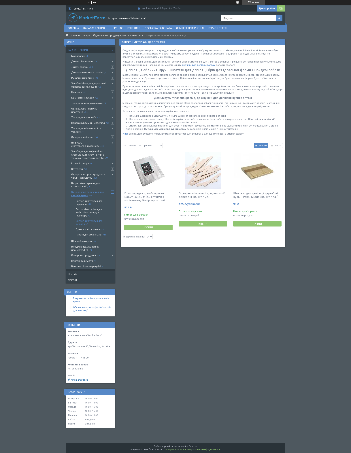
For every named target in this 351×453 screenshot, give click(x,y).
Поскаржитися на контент (177, 449)
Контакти (133, 28)
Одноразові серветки (88, 229)
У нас (125, 133)
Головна (73, 28)
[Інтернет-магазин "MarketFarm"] (87, 18)
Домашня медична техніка (87, 72)
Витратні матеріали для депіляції (89, 222)
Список (278, 145)
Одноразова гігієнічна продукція (84, 110)
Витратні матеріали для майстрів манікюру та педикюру (89, 212)
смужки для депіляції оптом (199, 65)
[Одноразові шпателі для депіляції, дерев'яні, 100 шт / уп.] (203, 170)
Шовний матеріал (82, 241)
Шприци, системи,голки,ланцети (85, 144)
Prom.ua (193, 446)
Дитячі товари (79, 66)
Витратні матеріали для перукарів (89, 202)
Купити (148, 227)
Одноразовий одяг (82, 137)
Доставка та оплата (158, 28)
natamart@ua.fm (79, 379)
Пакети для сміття (82, 260)
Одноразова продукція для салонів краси (118, 35)
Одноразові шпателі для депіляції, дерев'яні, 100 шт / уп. (202, 194)
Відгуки (72, 280)
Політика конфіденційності (206, 449)
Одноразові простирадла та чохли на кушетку (88, 176)
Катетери (77, 168)
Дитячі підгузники (82, 61)
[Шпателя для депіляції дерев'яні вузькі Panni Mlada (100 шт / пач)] (257, 170)
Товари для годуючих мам (87, 103)
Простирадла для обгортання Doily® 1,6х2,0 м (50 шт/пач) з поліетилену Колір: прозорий (144, 196)
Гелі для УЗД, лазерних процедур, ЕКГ (85, 248)
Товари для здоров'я (83, 117)
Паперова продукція (83, 255)
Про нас (118, 28)
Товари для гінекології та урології (86, 130)
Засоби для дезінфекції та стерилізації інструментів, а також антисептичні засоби (87, 154)
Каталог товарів (94, 28)
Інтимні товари (80, 163)
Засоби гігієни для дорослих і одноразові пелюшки (88, 85)
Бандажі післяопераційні (86, 266)
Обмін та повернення (190, 28)
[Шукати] (279, 18)
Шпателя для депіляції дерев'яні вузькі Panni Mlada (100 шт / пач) (255, 194)
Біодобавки (78, 55)
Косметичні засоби (82, 97)
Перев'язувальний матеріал (88, 122)
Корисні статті (217, 28)
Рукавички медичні (82, 77)
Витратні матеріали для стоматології (85, 185)
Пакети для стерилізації (89, 234)
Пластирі (76, 92)
